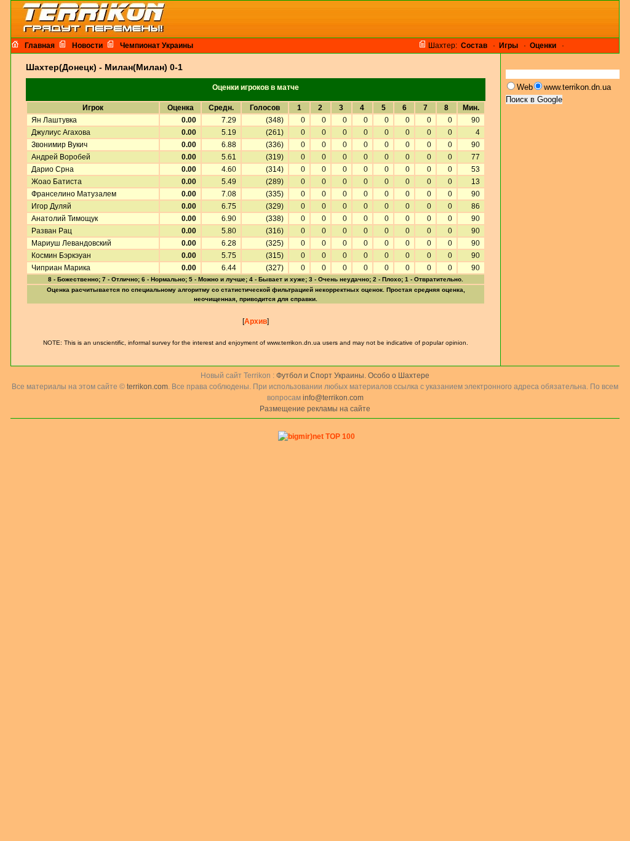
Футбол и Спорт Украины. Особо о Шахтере (352, 375)
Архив (255, 321)
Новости (87, 45)
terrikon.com (146, 386)
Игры (508, 45)
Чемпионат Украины (156, 45)
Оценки (543, 45)
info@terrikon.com (333, 397)
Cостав (474, 45)
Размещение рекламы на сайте (315, 408)
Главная (40, 45)
